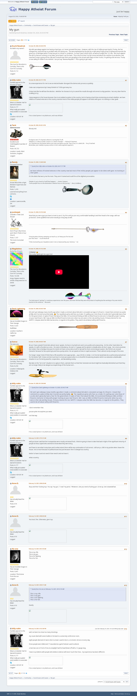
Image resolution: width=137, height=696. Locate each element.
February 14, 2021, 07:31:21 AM (37, 438)
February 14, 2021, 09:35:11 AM (37, 585)
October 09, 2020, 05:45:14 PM (37, 125)
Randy (14, 162)
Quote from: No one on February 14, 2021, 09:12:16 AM (48, 589)
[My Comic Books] (11, 199)
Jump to (100, 681)
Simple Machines (21, 694)
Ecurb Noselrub (18, 46)
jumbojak (16, 212)
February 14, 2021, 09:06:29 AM (37, 483)
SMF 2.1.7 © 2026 (11, 694)
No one (15, 549)
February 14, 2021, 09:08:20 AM (37, 516)
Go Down (12, 40)
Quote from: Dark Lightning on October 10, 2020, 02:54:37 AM (50, 387)
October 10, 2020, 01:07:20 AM (37, 212)
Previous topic (114, 35)
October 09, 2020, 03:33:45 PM (37, 46)
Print (126, 40)
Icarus (14, 342)
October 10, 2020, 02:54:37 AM (37, 308)
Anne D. (15, 483)
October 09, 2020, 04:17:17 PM (37, 80)
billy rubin (16, 80)
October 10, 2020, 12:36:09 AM (37, 162)
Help (112, 694)
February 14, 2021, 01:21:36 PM (37, 628)
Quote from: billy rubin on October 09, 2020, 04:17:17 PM (48, 166)
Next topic (124, 35)
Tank (14, 125)
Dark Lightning (18, 308)
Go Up (11, 673)
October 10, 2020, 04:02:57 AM (37, 341)
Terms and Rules (119, 694)
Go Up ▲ (127, 694)
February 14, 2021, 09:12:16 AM (37, 549)
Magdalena (17, 249)
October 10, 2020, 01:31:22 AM (37, 248)
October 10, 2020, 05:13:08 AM (37, 383)
